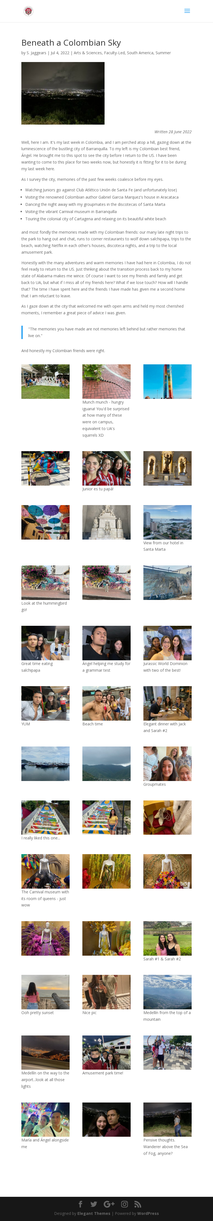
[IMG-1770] (106, 1120)
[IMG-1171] (106, 764)
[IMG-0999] (45, 468)
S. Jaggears (36, 52)
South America (140, 52)
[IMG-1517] (167, 764)
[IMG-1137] (45, 522)
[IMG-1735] (167, 1052)
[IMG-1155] (167, 582)
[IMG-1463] (45, 992)
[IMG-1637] (45, 817)
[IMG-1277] (45, 871)
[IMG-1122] (167, 522)
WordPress (148, 1213)
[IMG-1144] (45, 582)
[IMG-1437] (167, 938)
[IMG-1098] (106, 381)
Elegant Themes (93, 1213)
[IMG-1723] (45, 1052)
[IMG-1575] (45, 703)
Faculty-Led (114, 52)
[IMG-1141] (167, 468)
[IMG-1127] (106, 522)
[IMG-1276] (167, 871)
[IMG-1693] (167, 992)
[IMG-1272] (45, 938)
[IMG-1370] (106, 992)
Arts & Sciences (88, 52)
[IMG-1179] (45, 764)
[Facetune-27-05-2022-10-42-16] (106, 468)
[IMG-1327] (106, 703)
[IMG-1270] (106, 871)
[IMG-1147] (106, 582)
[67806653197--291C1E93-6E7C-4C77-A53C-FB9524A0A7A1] (106, 1052)
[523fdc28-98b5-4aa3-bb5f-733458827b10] (167, 703)
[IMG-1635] (106, 817)
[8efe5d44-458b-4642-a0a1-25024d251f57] (167, 643)
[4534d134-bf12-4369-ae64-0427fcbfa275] (167, 381)
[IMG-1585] (106, 643)
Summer (163, 52)
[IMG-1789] (167, 1120)
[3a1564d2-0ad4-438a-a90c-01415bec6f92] (45, 381)
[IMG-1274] (106, 938)
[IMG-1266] (167, 817)
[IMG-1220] (45, 643)
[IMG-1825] (45, 1120)
